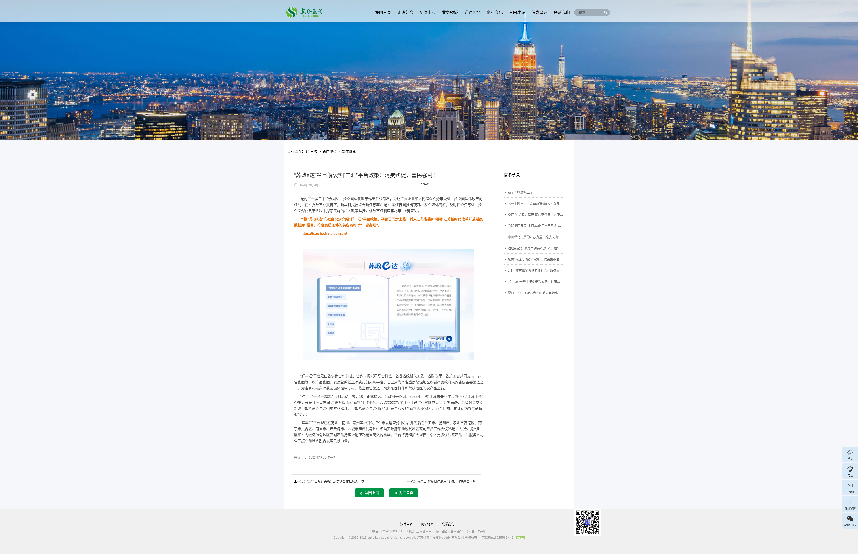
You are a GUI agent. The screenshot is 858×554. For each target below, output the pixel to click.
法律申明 (406, 524)
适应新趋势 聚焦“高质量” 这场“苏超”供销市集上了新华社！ (548, 248)
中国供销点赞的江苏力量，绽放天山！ (534, 237)
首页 (312, 151)
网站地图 (427, 524)
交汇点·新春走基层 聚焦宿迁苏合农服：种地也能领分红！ (548, 214)
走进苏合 (405, 12)
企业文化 (495, 12)
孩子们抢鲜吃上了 (520, 192)
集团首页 (383, 12)
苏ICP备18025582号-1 (497, 537)
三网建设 (517, 12)
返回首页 (405, 493)
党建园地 (472, 12)
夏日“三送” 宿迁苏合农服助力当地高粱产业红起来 (542, 293)
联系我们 (562, 12)
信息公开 (539, 12)
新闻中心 (428, 12)
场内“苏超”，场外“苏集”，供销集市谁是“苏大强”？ (542, 259)
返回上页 (371, 493)
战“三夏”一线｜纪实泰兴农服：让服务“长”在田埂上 (543, 281)
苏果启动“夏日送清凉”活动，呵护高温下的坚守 (449, 481)
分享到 (425, 183)
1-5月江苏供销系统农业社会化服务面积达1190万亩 (543, 270)
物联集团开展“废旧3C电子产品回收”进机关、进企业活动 (547, 226)
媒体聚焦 (349, 151)
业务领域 (450, 12)
